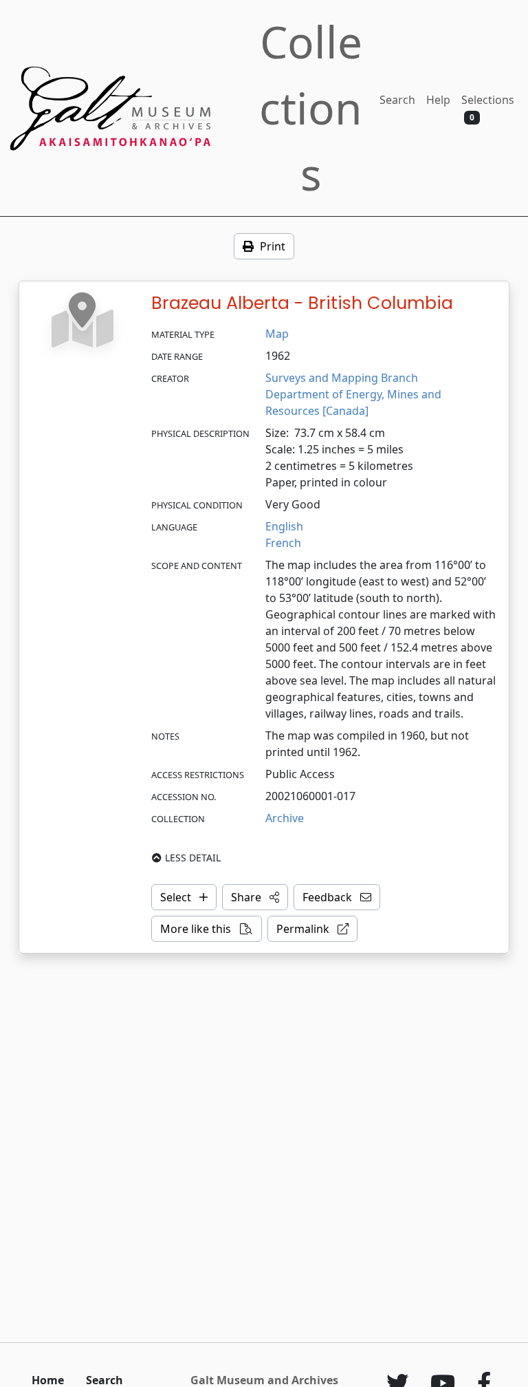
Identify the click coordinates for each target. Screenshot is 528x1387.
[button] (255, 897)
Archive (284, 818)
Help (438, 99)
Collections (310, 108)
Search (397, 99)
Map (277, 333)
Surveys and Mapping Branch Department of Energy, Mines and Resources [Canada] (354, 394)
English (284, 526)
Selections (487, 107)
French (283, 542)
